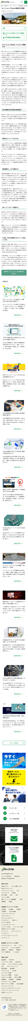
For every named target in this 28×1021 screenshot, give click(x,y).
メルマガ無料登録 (14, 819)
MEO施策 (11, 909)
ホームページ (4, 931)
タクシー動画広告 (5, 952)
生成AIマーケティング (6, 992)
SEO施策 (3, 909)
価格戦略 (18, 979)
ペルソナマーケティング (7, 986)
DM (15, 945)
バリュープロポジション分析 (15, 964)
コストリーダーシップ (12, 966)
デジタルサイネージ (6, 945)
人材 (18, 890)
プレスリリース (5, 937)
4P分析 (16, 975)
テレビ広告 (16, 952)
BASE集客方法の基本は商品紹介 (12, 37)
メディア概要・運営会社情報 (8, 1000)
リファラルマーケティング (8, 924)
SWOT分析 (18, 962)
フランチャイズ (5, 893)
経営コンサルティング (6, 888)
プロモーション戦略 (6, 977)
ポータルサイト (5, 920)
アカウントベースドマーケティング (10, 990)
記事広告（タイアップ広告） (8, 929)
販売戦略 (11, 979)
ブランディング (5, 970)
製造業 (13, 893)
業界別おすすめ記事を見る (8, 878)
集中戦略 (12, 968)
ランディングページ (16, 931)
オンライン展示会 (5, 922)
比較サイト (15, 920)
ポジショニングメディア (7, 918)
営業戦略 (3, 979)
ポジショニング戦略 (6, 975)
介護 (21, 899)
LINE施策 (3, 911)
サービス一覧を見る (6, 876)
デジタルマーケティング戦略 (8, 981)
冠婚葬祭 (3, 901)
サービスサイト (5, 933)
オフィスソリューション (7, 890)
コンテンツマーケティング (8, 913)
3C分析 (3, 964)
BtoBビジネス (4, 886)
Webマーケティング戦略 (7, 983)
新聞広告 (3, 950)
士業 (16, 895)
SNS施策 (18, 909)
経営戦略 (3, 959)
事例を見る (17, 876)
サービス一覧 (12, 808)
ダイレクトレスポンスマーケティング (10, 988)
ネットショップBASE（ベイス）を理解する (14, 33)
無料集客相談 (15, 1019)
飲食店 (10, 901)
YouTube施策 (12, 911)
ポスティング (4, 947)
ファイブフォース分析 (6, 962)
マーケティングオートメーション (9, 935)
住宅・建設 (4, 895)
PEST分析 (11, 959)
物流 (11, 895)
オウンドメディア (5, 916)
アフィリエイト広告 (18, 926)
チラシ (20, 945)
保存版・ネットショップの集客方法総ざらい (14, 272)
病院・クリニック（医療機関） (9, 899)
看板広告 (11, 950)
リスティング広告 (5, 926)
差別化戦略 (4, 968)
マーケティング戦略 (6, 973)
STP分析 (14, 970)
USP (2, 966)
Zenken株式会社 (16, 1013)
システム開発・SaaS (16, 886)
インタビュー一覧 (14, 813)
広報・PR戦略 (17, 977)
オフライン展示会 (15, 947)
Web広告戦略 (20, 983)
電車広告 (18, 950)
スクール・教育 (5, 897)
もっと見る (14, 743)
